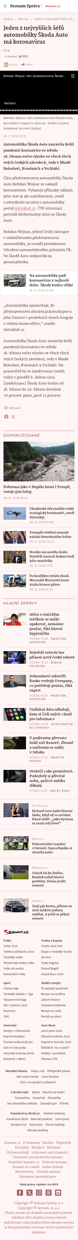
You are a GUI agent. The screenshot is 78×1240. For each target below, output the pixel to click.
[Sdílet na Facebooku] (6, 417)
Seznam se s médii (26, 1167)
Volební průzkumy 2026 (18, 952)
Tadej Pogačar (50, 963)
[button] (73, 76)
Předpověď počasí (58, 1071)
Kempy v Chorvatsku (16, 1031)
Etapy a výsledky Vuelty (56, 952)
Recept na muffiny (53, 994)
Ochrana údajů (18, 1152)
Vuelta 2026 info (51, 946)
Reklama (53, 1147)
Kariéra (48, 1142)
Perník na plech (51, 1016)
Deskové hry (19, 1125)
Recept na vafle (51, 1011)
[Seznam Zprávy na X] (29, 1193)
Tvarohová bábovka (53, 1005)
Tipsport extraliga (14, 1000)
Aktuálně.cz (25, 208)
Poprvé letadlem (14, 1036)
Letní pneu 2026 (51, 1031)
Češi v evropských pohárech (38, 1082)
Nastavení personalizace (37, 1176)
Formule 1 (9, 1011)
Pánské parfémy (37, 1130)
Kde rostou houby (27, 1077)
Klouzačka (54, 1098)
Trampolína (22, 1098)
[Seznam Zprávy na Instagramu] (39, 1193)
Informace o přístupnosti (50, 1152)
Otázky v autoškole (53, 1053)
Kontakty (22, 1147)
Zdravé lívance (50, 1000)
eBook (13, 64)
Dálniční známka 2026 (55, 1036)
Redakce (38, 1147)
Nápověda (63, 1142)
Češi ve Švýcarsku (14, 1048)
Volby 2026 (10, 946)
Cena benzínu (50, 1077)
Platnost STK (49, 1059)
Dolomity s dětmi (14, 1059)
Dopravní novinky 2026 (56, 1042)
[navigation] (5, 6)
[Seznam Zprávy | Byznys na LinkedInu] (58, 1193)
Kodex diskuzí (52, 1167)
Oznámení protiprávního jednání (38, 1157)
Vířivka (63, 1103)
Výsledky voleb (13, 957)
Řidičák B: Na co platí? (55, 1048)
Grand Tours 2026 (52, 974)
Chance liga (10, 988)
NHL (6, 1016)
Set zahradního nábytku (22, 1103)
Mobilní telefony (54, 1113)
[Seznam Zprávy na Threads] (49, 1193)
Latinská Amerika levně (18, 1053)
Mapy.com (38, 1071)
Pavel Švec (60, 790)
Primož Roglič (50, 968)
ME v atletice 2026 (15, 1005)
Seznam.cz (52, 6)
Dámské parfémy (42, 1119)
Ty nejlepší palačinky (54, 988)
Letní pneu (62, 1119)
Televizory (35, 1125)
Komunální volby (14, 974)
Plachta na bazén (54, 1092)
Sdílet (29, 64)
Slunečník (38, 1098)
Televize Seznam (54, 1162)
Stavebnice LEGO (17, 1119)
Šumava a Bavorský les (18, 1042)
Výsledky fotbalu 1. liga (18, 994)
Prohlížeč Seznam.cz (23, 1162)
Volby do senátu (13, 968)
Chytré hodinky (55, 1125)
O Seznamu (31, 1142)
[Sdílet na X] (13, 417)
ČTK (6, 50)
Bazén (36, 1092)
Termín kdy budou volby (18, 963)
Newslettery (24, 1171)
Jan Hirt (46, 957)
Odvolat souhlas (48, 1171)
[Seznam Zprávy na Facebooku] (20, 1193)
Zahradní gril (48, 1103)
